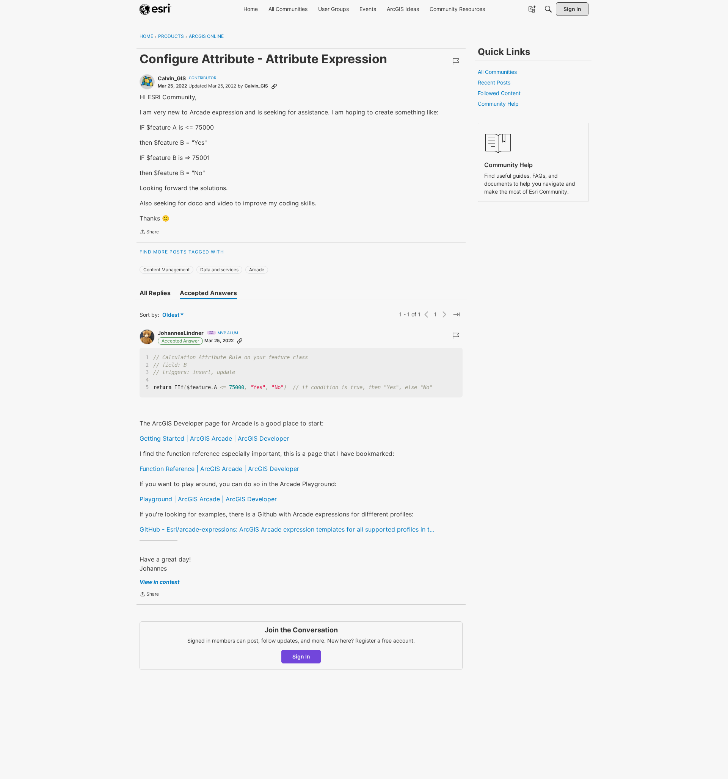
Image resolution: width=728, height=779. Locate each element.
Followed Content (499, 93)
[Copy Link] (274, 86)
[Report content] (456, 61)
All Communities (497, 72)
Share (149, 232)
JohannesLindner (181, 333)
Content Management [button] (166, 269)
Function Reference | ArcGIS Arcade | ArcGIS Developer (219, 468)
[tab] (155, 292)
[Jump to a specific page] (456, 314)
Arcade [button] (256, 269)
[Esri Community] (155, 9)
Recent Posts (494, 82)
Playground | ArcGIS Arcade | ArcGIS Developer (208, 499)
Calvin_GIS (172, 78)
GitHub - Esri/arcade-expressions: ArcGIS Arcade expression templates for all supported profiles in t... (287, 529)
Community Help (498, 103)
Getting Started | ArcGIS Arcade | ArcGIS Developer (214, 438)
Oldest (171, 315)
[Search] (548, 9)
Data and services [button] (219, 269)
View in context (159, 582)
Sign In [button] (301, 656)
